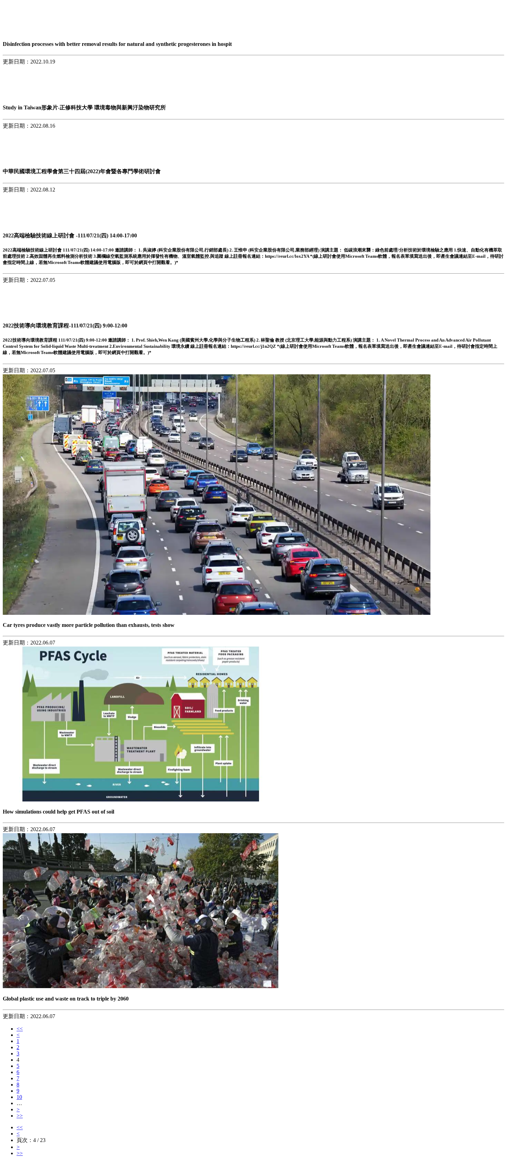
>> (20, 1116)
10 (19, 1097)
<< (20, 1029)
